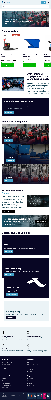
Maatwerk (4, 348)
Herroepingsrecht (6, 383)
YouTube (31, 385)
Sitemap (25, 393)
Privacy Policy (19, 394)
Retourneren (5, 387)
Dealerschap (30, 369)
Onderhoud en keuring (32, 364)
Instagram (31, 381)
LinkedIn (31, 383)
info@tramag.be (8, 364)
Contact (4, 378)
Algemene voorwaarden (13, 394)
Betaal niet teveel (31, 348)
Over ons (29, 362)
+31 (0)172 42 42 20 (9, 362)
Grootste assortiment (7, 336)
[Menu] (48, 2)
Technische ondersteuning (34, 336)
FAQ (3, 381)
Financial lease (30, 367)
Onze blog (29, 371)
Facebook (31, 378)
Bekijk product (6, 65)
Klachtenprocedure (6, 385)
